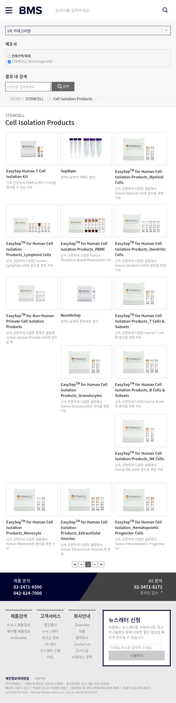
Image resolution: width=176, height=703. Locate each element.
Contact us (82, 644)
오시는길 (82, 650)
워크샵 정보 (50, 637)
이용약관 (40, 678)
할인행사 (50, 624)
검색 (65, 86)
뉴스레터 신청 (50, 650)
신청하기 (136, 655)
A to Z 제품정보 (18, 624)
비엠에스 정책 (82, 656)
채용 (82, 631)
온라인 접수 (150, 592)
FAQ (50, 656)
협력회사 (82, 637)
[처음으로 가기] (75, 564)
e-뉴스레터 (50, 631)
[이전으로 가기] (81, 564)
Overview (82, 624)
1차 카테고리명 (19, 30)
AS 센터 (50, 644)
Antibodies (18, 637)
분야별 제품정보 (18, 631)
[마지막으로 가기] (101, 564)
